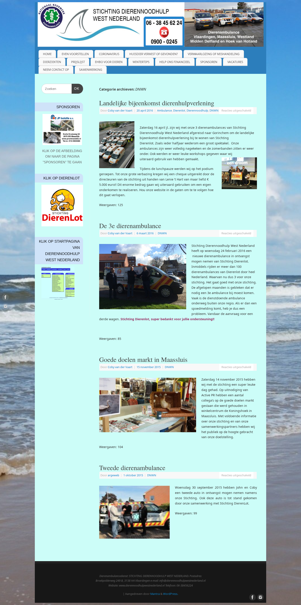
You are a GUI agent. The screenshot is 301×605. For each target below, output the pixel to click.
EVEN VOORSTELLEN (75, 54)
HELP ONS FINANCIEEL (174, 62)
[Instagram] (259, 10)
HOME (47, 54)
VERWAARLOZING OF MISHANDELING (214, 54)
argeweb (113, 475)
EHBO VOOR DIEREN (109, 62)
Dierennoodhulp (197, 110)
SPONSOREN (208, 62)
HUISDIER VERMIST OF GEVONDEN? (153, 54)
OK (76, 88)
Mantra (155, 594)
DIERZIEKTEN (52, 62)
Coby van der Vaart (120, 110)
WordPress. (170, 594)
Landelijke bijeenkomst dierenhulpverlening (156, 102)
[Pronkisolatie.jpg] (62, 129)
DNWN (214, 110)
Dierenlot (179, 110)
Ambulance (164, 110)
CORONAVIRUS (109, 54)
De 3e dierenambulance (130, 225)
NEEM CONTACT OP (56, 70)
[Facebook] (252, 10)
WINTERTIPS (141, 62)
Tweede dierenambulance (132, 467)
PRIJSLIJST (78, 62)
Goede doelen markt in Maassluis (143, 359)
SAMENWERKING (90, 70)
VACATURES (235, 62)
